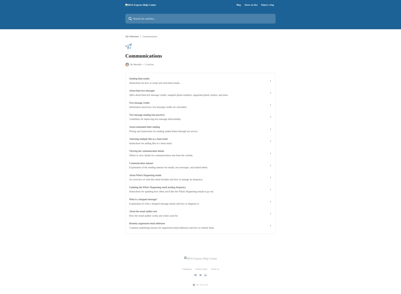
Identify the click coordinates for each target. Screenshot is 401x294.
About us (215, 269)
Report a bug (267, 5)
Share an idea (251, 5)
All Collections (132, 36)
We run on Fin (202, 285)
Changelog (187, 269)
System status (201, 269)
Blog (239, 5)
